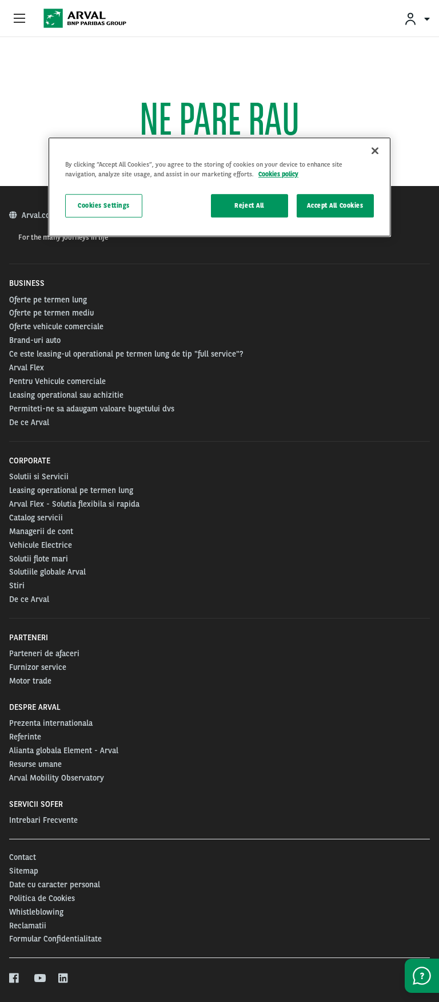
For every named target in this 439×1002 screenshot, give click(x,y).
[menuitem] (417, 18)
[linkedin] (63, 978)
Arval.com (40, 215)
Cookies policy (278, 175)
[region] (219, 187)
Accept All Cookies (335, 205)
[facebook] (14, 978)
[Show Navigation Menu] (19, 19)
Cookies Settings (104, 205)
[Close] (375, 151)
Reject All (249, 205)
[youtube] (39, 978)
